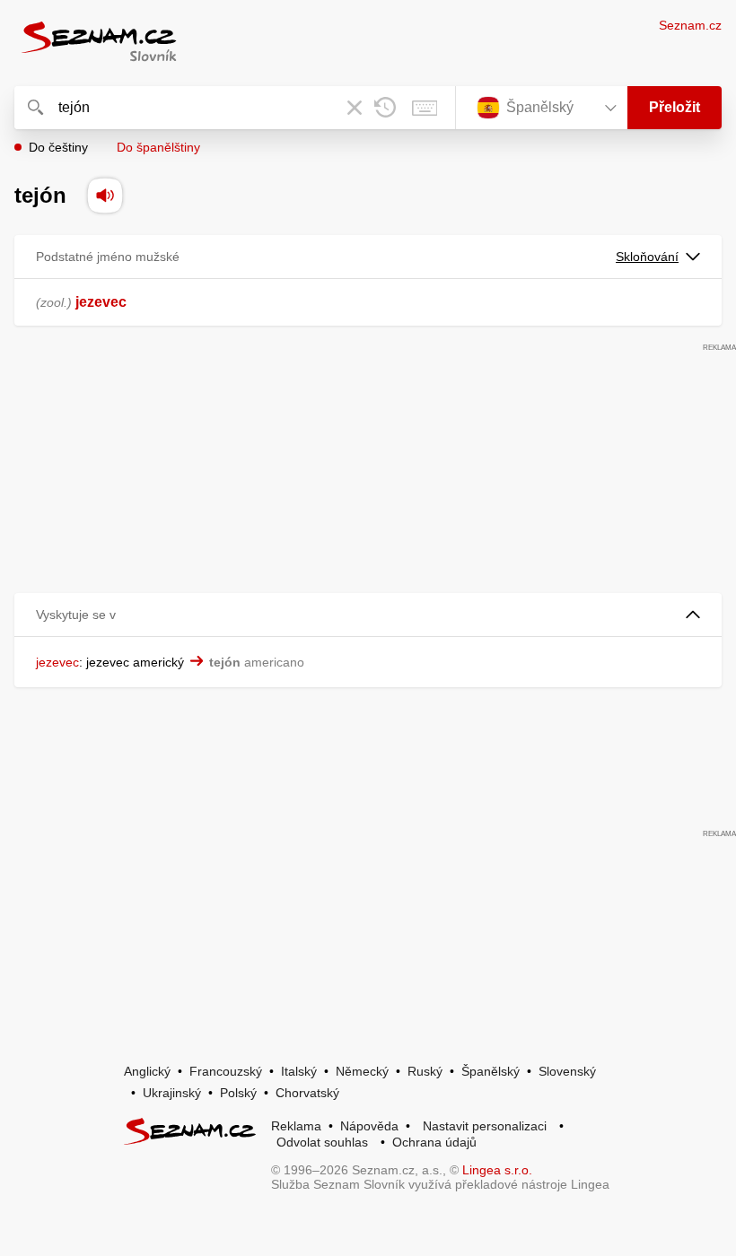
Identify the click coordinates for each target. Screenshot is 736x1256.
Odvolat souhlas (322, 1142)
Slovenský (567, 1071)
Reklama (296, 1126)
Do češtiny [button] (58, 147)
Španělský (490, 1071)
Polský (238, 1093)
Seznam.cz (690, 25)
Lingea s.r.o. (497, 1170)
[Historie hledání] (385, 107)
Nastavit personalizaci (485, 1126)
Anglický (147, 1071)
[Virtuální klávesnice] (424, 107)
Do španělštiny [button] (158, 147)
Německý (362, 1071)
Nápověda (369, 1126)
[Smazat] (354, 107)
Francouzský (225, 1071)
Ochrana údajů (434, 1142)
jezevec (101, 302)
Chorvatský (307, 1093)
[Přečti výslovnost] (105, 196)
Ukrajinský (172, 1093)
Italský (299, 1071)
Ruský (424, 1071)
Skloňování (647, 256)
